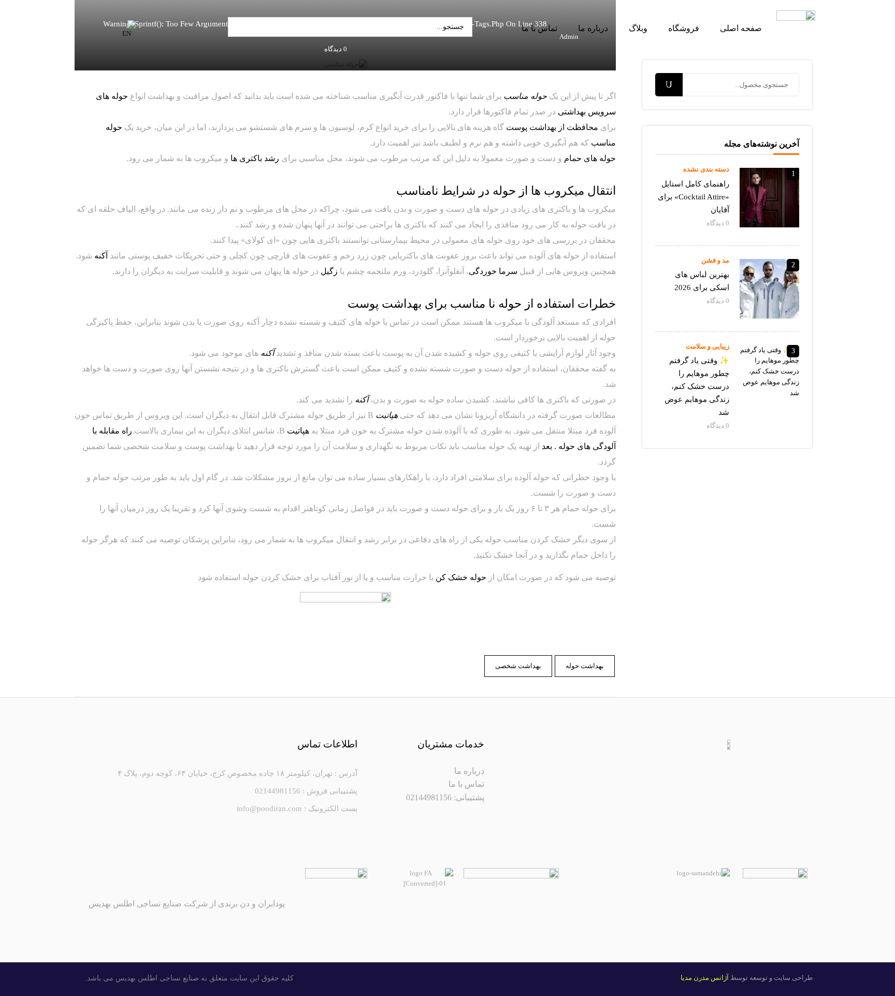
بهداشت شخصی (518, 666)
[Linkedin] (702, 762)
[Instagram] (727, 762)
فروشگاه (683, 28)
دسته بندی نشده (706, 169)
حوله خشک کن (461, 577)
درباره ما (593, 28)
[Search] (669, 84)
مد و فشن (715, 260)
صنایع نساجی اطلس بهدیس (157, 978)
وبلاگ (638, 28)
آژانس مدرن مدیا (705, 977)
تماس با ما (539, 28)
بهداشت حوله (585, 666)
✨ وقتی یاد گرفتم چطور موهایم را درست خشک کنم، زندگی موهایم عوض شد (697, 386)
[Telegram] (752, 762)
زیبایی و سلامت (707, 346)
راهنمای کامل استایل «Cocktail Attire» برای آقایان (693, 197)
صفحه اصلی (741, 28)
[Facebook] (777, 762)
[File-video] (678, 762)
